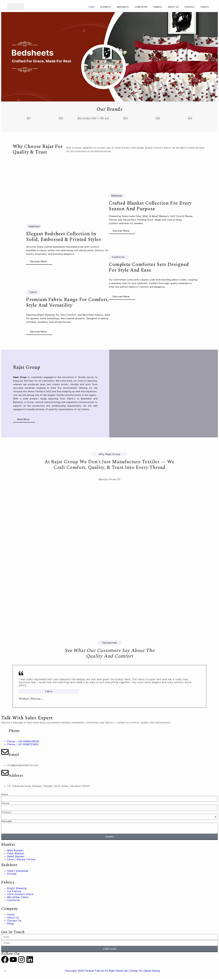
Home (92, 7)
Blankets (105, 7)
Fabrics (157, 7)
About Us (173, 7)
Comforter (141, 7)
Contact (189, 7)
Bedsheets (123, 7)
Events (205, 7)
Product (6, 812)
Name (4, 794)
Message (6, 821)
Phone (5, 803)
